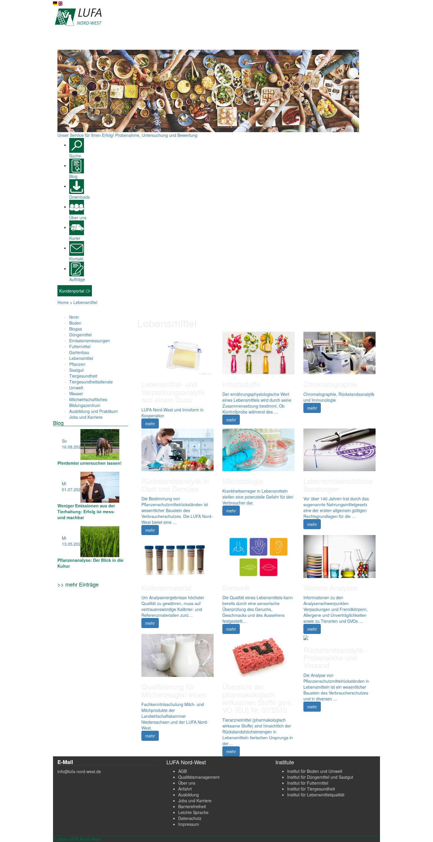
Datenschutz (189, 818)
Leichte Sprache (193, 812)
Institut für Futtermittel (307, 783)
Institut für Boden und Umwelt (314, 771)
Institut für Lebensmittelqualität (315, 795)
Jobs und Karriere (194, 800)
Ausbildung (188, 795)
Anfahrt (185, 789)
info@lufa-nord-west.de (79, 771)
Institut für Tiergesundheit (311, 789)
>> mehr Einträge (78, 584)
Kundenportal (72, 291)
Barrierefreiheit (192, 806)
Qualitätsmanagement (198, 777)
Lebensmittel (85, 302)
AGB (182, 771)
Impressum (188, 824)
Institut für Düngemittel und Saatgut (320, 777)
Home (63, 302)
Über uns (186, 783)
